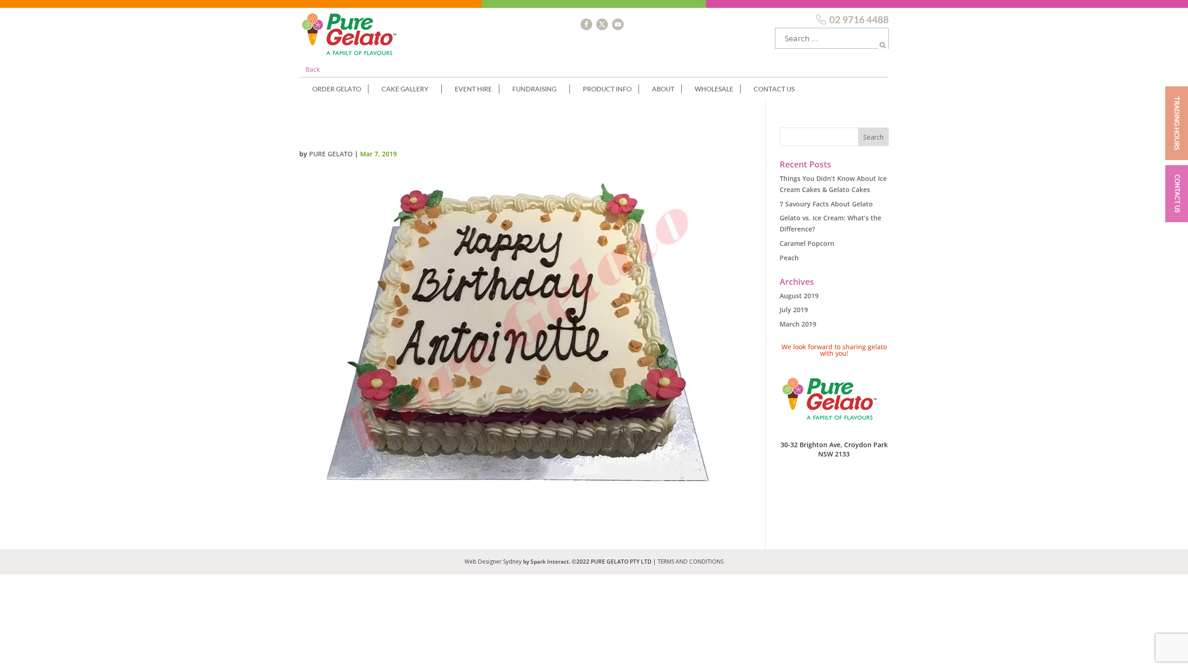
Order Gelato (336, 89)
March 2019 (798, 324)
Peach (789, 257)
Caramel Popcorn (807, 243)
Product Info (607, 89)
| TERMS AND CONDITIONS (688, 561)
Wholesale (714, 89)
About (663, 89)
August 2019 (799, 295)
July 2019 (794, 309)
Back (312, 69)
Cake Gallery (404, 89)
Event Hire (473, 89)
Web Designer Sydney (494, 561)
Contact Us (774, 89)
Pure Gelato (331, 153)
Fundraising (534, 89)
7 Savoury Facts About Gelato (826, 203)
